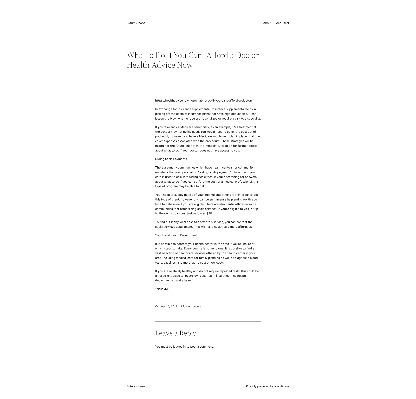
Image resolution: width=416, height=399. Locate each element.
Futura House (136, 23)
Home (197, 306)
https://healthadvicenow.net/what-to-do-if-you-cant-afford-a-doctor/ (203, 100)
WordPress (281, 386)
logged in (179, 346)
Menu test (282, 23)
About (267, 23)
